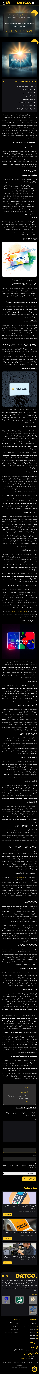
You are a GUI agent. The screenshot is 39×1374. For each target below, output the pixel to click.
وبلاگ (25, 15)
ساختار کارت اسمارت (27, 93)
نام (35, 1147)
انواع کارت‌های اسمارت (27, 96)
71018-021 (24, 1358)
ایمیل (34, 1155)
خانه (30, 15)
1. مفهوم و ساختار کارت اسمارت (26, 86)
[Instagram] (7, 1276)
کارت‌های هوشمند (19, 877)
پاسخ (27, 1101)
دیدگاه (34, 1119)
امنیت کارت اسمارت (28, 99)
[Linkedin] (3, 1276)
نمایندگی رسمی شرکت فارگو (19, 611)
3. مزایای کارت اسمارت (27, 106)
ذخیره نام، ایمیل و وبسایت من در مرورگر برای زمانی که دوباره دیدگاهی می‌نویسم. (19, 1166)
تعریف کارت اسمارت (27, 89)
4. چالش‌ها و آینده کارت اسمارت (24, 109)
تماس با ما (34, 1343)
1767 (29, 1356)
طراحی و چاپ (19, 15)
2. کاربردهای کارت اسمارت (26, 102)
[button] (3, 81)
